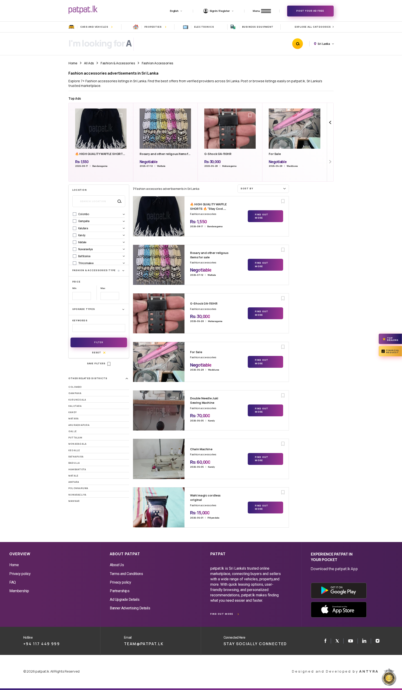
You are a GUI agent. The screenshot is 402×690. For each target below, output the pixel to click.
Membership (19, 591)
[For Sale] (158, 362)
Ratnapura (76, 456)
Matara (73, 418)
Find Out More (261, 216)
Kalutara (75, 405)
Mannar (74, 501)
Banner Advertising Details (130, 608)
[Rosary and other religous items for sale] (158, 265)
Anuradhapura (79, 425)
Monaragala (77, 443)
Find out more (221, 613)
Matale (73, 475)
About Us (117, 565)
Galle (72, 431)
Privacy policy (19, 574)
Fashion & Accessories (117, 63)
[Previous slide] (330, 122)
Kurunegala (77, 399)
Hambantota (77, 469)
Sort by (247, 188)
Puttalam (75, 437)
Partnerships (119, 591)
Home (72, 63)
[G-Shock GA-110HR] (158, 313)
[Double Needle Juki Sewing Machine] (158, 410)
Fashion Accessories (157, 63)
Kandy (72, 412)
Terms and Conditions (126, 574)
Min (74, 288)
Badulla (74, 462)
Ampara (73, 481)
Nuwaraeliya (77, 494)
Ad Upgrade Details (124, 599)
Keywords (79, 320)
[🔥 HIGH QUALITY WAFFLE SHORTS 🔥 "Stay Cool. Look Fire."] (158, 216)
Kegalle (74, 450)
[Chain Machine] (158, 459)
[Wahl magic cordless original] (158, 507)
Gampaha (75, 393)
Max (102, 288)
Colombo (75, 386)
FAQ (12, 582)
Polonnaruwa (78, 488)
